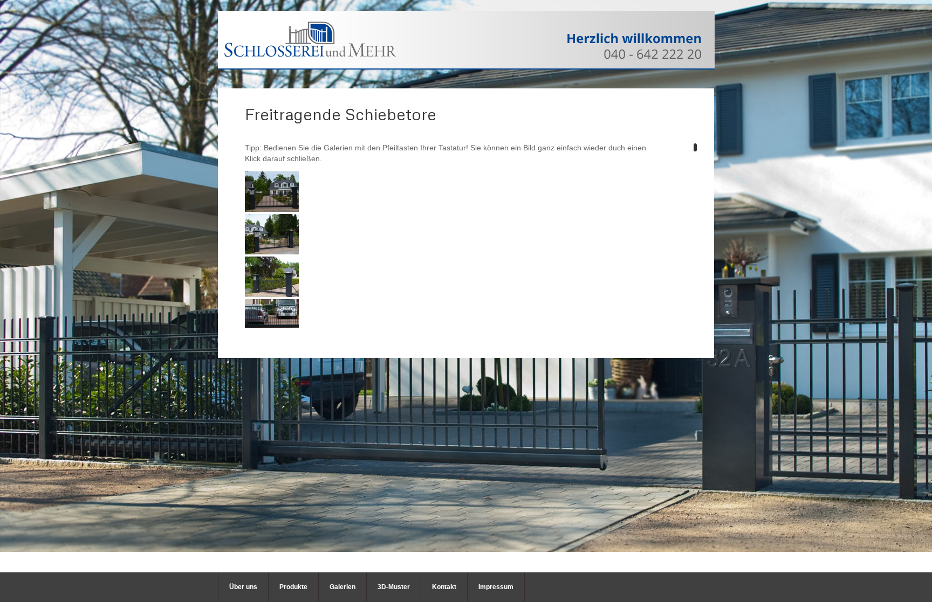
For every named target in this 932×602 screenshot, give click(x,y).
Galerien (342, 587)
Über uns (243, 587)
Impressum (495, 587)
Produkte (293, 587)
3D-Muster (394, 587)
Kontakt (444, 587)
